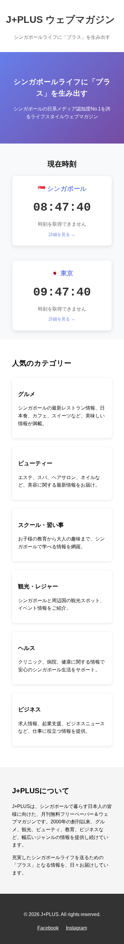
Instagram (76, 927)
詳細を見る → (62, 234)
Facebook (48, 927)
